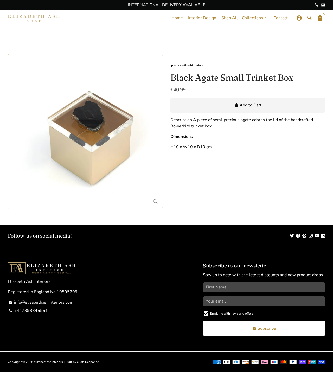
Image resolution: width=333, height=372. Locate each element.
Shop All (229, 18)
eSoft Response (88, 362)
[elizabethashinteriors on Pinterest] (304, 236)
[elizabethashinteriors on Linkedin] (323, 236)
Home (177, 18)
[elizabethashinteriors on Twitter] (292, 236)
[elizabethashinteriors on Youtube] (317, 236)
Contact (280, 18)
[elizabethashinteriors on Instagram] (311, 236)
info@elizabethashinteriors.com (40, 302)
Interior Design (202, 18)
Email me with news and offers (231, 313)
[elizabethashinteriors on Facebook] (298, 236)
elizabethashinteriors (48, 362)
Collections (255, 18)
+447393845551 (28, 310)
